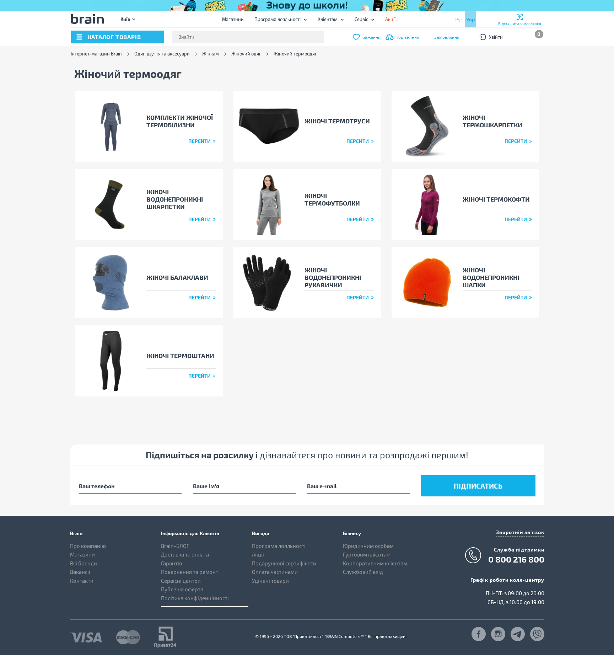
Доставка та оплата (185, 554)
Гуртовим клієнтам (367, 554)
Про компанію (88, 546)
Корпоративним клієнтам (375, 563)
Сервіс (361, 19)
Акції (258, 554)
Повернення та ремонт (189, 572)
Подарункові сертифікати (284, 563)
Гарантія (171, 563)
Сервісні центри (181, 580)
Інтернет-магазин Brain (96, 54)
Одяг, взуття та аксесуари (162, 54)
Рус (459, 19)
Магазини (233, 19)
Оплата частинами (275, 572)
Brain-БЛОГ (175, 546)
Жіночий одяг (246, 54)
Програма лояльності (277, 19)
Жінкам (210, 54)
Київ (125, 19)
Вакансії (80, 572)
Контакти (81, 580)
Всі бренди (83, 563)
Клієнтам (328, 19)
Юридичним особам (368, 546)
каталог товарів (114, 36)
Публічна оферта (182, 589)
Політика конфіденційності (195, 598)
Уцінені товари (270, 580)
